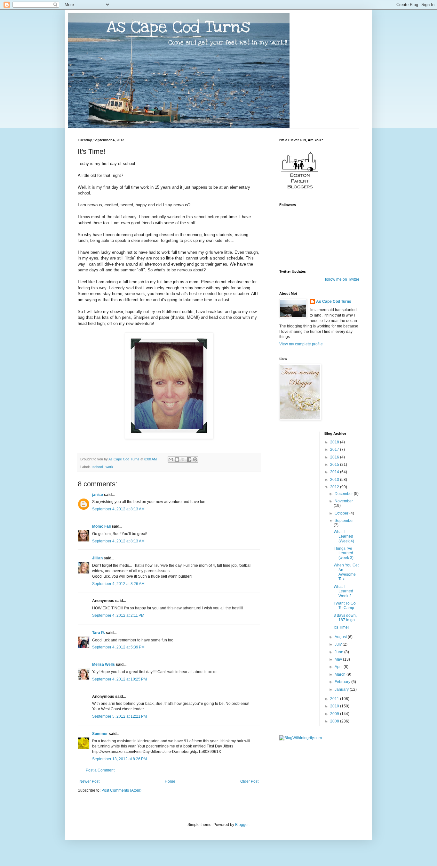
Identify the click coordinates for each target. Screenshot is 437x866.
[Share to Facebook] (189, 459)
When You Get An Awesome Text (346, 572)
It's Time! (341, 627)
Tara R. (98, 633)
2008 (335, 721)
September (344, 520)
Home (170, 781)
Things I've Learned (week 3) (344, 553)
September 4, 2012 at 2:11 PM (118, 615)
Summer (100, 733)
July (339, 644)
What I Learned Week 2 (343, 591)
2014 (335, 472)
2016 (335, 457)
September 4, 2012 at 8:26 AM (118, 583)
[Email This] (171, 459)
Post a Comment (100, 770)
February (343, 682)
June (339, 652)
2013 (335, 479)
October (342, 513)
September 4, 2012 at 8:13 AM (118, 509)
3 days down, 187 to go (345, 617)
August (341, 637)
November (344, 501)
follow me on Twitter (342, 279)
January (342, 689)
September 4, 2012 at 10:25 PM (119, 679)
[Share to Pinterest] (195, 459)
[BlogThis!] (177, 459)
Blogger (242, 824)
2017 (335, 449)
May (339, 659)
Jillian (97, 558)
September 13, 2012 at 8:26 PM (119, 759)
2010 (335, 706)
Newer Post (89, 781)
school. (98, 467)
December (344, 493)
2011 (335, 699)
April (339, 666)
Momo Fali (101, 526)
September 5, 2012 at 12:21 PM (119, 716)
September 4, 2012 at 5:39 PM (118, 647)
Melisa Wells (103, 664)
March (340, 674)
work (109, 467)
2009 (335, 714)
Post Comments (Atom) (121, 790)
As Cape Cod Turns (333, 301)
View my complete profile (301, 344)
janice (97, 494)
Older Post (249, 781)
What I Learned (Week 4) (344, 536)
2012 (335, 487)
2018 (335, 442)
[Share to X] (183, 459)
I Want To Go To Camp (345, 605)
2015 (335, 464)
